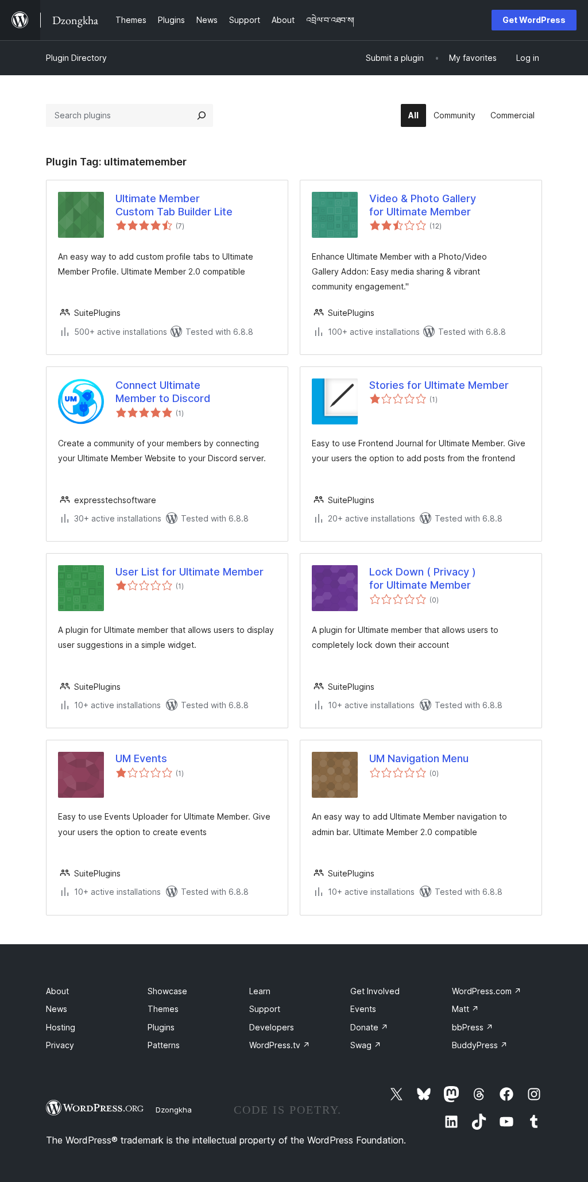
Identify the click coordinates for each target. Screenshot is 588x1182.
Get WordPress (534, 20)
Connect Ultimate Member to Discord (162, 391)
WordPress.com (486, 991)
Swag (365, 1045)
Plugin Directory (76, 58)
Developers (271, 1027)
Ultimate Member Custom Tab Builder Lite (174, 205)
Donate (369, 1027)
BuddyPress (480, 1045)
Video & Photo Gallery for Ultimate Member (422, 205)
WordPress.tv (279, 1045)
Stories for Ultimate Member (439, 385)
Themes (163, 1009)
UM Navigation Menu (419, 758)
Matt (465, 1009)
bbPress (472, 1027)
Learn (259, 991)
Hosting (60, 1027)
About (57, 991)
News (56, 1009)
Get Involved (375, 991)
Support (264, 1009)
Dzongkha (174, 1109)
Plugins (161, 1027)
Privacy (60, 1045)
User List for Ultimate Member (189, 572)
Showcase (167, 991)
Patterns (164, 1045)
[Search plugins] (201, 115)
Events (363, 1009)
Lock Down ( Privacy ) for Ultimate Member (422, 578)
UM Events (141, 758)
